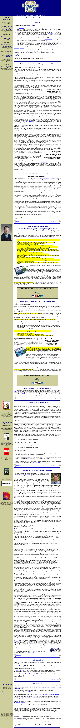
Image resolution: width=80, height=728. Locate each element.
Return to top (18, 221)
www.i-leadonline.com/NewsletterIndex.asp (49, 694)
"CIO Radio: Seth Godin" (19, 670)
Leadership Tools (50, 33)
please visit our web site (19, 702)
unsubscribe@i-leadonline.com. (21, 698)
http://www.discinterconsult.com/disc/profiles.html (44, 178)
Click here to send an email (28, 393)
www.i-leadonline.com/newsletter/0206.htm (23, 691)
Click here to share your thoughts (52, 217)
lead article (21, 28)
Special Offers (48, 39)
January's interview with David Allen (6, 442)
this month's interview (27, 121)
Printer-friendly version (54, 221)
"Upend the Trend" (18, 665)
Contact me (44, 162)
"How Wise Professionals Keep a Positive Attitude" (25, 673)
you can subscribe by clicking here (30, 697)
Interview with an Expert (44, 42)
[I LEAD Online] (50, 17)
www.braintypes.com (25, 474)
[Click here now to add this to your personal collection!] (6, 454)
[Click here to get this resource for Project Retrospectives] (6, 474)
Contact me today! (36, 462)
